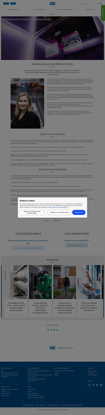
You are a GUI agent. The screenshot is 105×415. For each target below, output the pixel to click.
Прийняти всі (78, 212)
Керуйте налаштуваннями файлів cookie (32, 212)
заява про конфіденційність (60, 207)
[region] (52, 207)
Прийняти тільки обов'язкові (59, 212)
